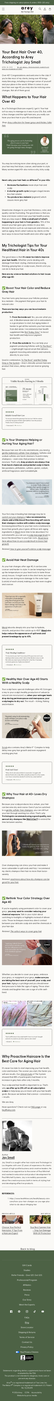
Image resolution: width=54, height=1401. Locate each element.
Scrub (4, 747)
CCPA (27, 1392)
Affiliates (27, 1285)
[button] (3, 9)
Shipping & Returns (27, 1332)
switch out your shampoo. (13, 517)
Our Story (27, 1299)
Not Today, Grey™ (32, 332)
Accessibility (36, 1392)
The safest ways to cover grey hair (26, 931)
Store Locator (27, 1327)
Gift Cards (27, 1265)
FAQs (27, 1317)
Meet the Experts (27, 1304)
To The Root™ (46, 346)
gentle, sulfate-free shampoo (19, 810)
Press (27, 1295)
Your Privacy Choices (29, 1352)
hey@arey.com (8, 1110)
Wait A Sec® (32, 819)
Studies (27, 1270)
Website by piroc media (27, 1395)
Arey (20, 1392)
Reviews (27, 1290)
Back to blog (28, 1248)
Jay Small (8, 1157)
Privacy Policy (27, 1347)
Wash (17, 532)
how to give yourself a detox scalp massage (30, 549)
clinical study (26, 1074)
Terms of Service (26, 1337)
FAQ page (35, 1107)
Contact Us (27, 1342)
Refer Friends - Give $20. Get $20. (27, 1275)
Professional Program (27, 1280)
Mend (4, 627)
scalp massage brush (38, 535)
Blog (27, 1322)
